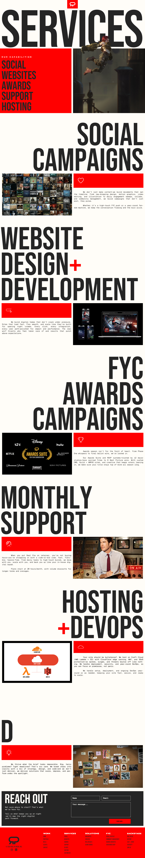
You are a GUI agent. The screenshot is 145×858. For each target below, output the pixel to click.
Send (120, 821)
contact (45, 847)
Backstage (134, 833)
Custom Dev (67, 853)
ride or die (130, 836)
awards (66, 842)
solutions (92, 833)
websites (66, 839)
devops (66, 847)
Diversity (129, 844)
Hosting (17, 106)
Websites (19, 75)
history (129, 839)
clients (45, 844)
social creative (110, 836)
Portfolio (45, 839)
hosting (66, 850)
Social (14, 64)
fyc (108, 833)
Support (17, 96)
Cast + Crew (130, 842)
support (66, 844)
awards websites (111, 842)
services (70, 833)
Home (44, 836)
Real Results (88, 842)
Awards (16, 85)
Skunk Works (89, 844)
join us (129, 847)
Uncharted (88, 836)
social (66, 836)
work (46, 833)
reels (44, 842)
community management (112, 839)
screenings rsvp (110, 844)
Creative (87, 839)
